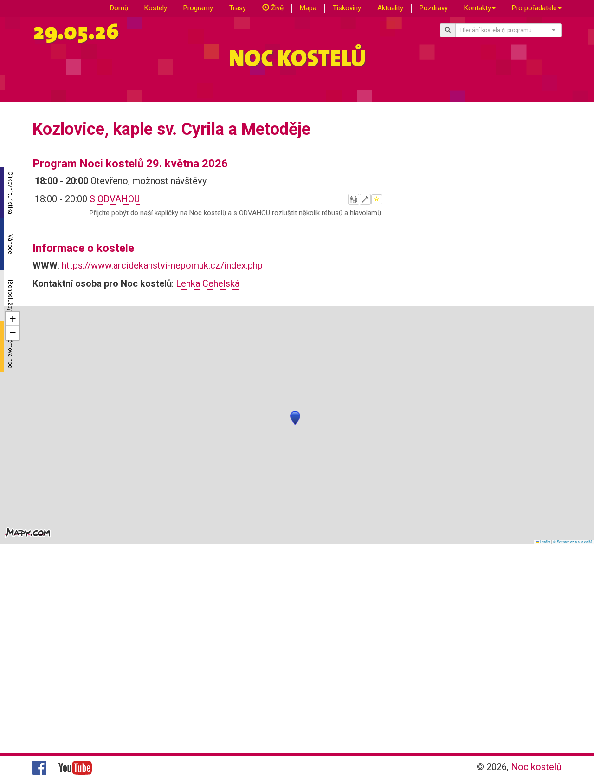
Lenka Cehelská (207, 283)
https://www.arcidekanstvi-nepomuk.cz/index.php (162, 265)
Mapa (308, 8)
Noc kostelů (536, 766)
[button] (295, 418)
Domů (119, 8)
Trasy (237, 8)
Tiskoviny (347, 8)
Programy (198, 8)
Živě (276, 8)
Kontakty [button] (477, 8)
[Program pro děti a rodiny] (353, 199)
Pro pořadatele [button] (534, 8)
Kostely (155, 8)
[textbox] (505, 30)
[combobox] (508, 30)
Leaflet (544, 541)
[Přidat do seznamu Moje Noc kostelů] (376, 199)
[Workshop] (365, 199)
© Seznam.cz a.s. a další (572, 541)
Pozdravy (434, 8)
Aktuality (390, 8)
